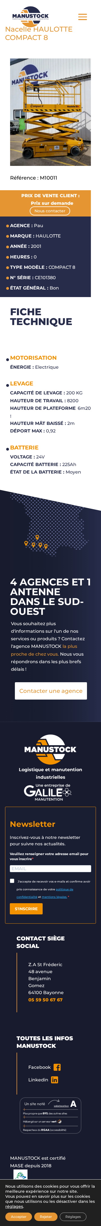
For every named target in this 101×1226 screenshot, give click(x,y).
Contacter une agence (50, 691)
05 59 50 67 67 (45, 1000)
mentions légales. (54, 897)
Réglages (73, 1217)
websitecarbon (61, 1105)
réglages (14, 1206)
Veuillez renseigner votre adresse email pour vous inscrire (49, 856)
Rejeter (46, 1217)
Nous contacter (50, 210)
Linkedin (38, 1080)
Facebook (39, 1067)
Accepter (18, 1217)
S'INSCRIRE (26, 908)
